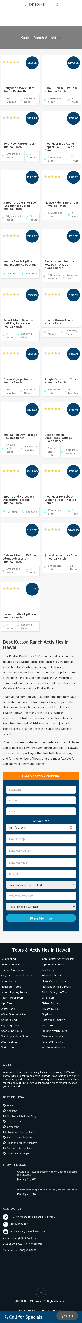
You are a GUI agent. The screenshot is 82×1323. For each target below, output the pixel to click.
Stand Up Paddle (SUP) (14, 1036)
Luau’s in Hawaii (10, 964)
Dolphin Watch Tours (54, 1030)
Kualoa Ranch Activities (14, 970)
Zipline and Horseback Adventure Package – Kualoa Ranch (18, 500)
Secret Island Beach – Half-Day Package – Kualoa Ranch (18, 323)
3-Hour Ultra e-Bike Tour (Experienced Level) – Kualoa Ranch (20, 205)
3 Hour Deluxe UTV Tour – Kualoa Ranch (61, 89)
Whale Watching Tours (55, 1047)
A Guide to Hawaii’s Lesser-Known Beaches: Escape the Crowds (47, 1173)
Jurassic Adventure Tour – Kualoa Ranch (61, 557)
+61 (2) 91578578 (32, 1244)
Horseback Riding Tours (56, 986)
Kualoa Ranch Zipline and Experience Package (19, 263)
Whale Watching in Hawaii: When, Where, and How (47, 1189)
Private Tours (50, 1008)
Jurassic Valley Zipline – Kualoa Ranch (19, 616)
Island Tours (8, 981)
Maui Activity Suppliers (19, 1148)
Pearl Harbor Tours (12, 997)
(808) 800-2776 (27, 1238)
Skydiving (48, 1014)
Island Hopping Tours (14, 992)
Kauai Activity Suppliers (19, 1137)
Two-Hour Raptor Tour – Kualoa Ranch (20, 145)
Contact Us (13, 1126)
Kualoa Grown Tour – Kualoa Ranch (59, 321)
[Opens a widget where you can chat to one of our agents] (67, 1316)
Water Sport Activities (14, 1014)
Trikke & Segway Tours (55, 992)
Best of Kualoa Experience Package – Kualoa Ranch (59, 438)
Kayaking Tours (10, 1025)
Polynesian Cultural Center (17, 975)
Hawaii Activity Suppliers (20, 1132)
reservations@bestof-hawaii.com (27, 1231)
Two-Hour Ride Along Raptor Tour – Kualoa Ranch (59, 147)
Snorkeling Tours (11, 1030)
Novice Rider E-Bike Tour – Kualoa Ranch (61, 204)
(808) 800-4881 (37, 4)
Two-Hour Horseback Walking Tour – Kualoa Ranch (60, 500)
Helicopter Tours (11, 986)
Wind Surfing (9, 1042)
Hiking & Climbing (52, 975)
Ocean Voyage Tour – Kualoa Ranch (17, 380)
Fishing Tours (50, 1003)
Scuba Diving (9, 1019)
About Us (12, 1110)
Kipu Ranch (7, 1003)
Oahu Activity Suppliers (19, 1153)
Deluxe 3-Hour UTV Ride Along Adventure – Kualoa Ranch (19, 558)
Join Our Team (14, 1121)
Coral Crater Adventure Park (58, 958)
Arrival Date (41, 821)
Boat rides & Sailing (53, 1019)
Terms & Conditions (51, 1310)
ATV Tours (48, 970)
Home (10, 1105)
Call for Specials (25, 1317)
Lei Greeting (8, 958)
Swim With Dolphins (54, 1036)
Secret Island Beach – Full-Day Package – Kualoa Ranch (59, 264)
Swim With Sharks (52, 1042)
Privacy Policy (27, 1310)
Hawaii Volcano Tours (55, 981)
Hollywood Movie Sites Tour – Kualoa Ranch (18, 89)
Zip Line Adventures (54, 964)
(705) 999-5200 (28, 1250)
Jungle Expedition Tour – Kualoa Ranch (60, 380)
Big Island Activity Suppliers (22, 1142)
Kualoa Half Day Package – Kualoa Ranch (20, 436)
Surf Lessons (9, 1047)
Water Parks (8, 1008)
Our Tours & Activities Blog (21, 1116)
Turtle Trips (49, 1025)
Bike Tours (48, 997)
